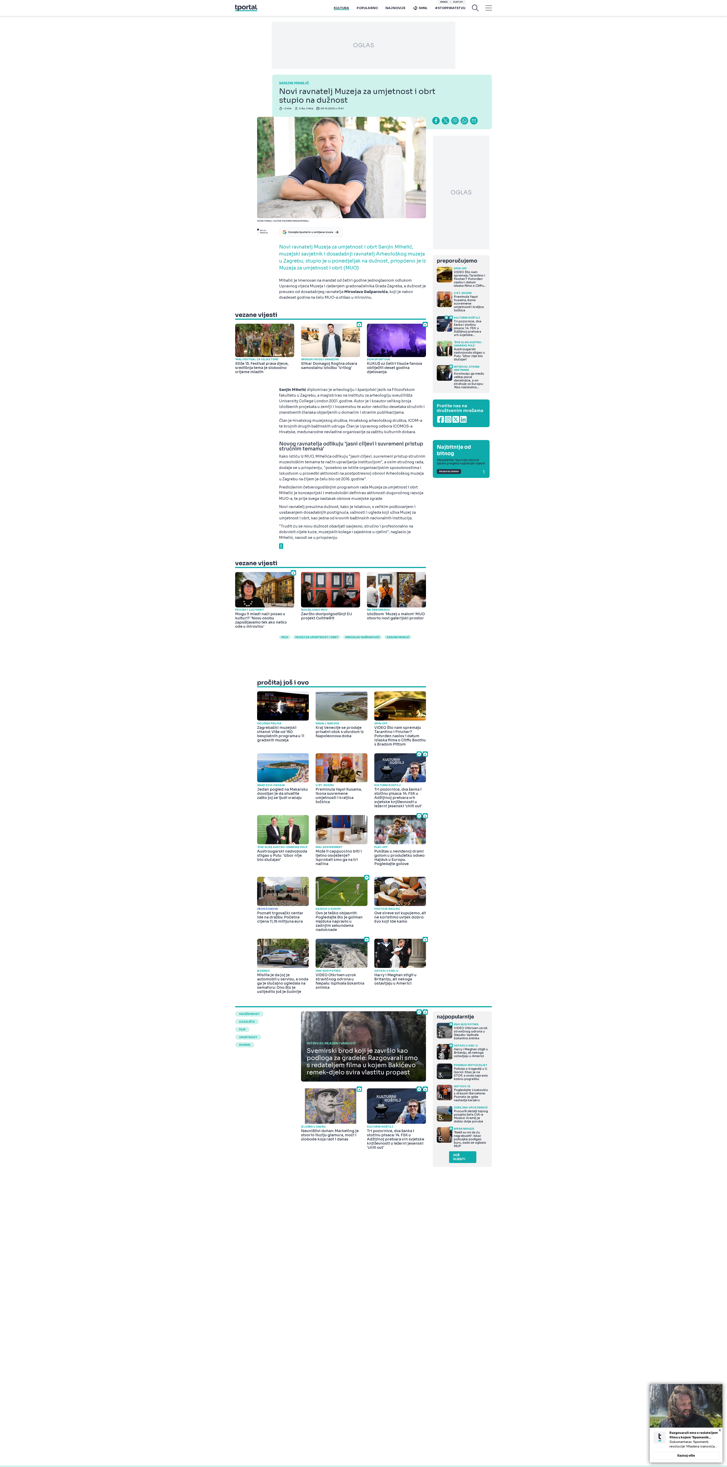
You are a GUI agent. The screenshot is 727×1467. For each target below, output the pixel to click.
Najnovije (395, 8)
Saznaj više (686, 1456)
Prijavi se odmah (449, 471)
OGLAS (363, 45)
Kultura (341, 8)
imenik (444, 2)
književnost (249, 1014)
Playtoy (458, 2)
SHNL (423, 8)
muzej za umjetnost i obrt (316, 637)
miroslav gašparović (362, 637)
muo (284, 637)
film (242, 1029)
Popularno (367, 8)
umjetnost (248, 1037)
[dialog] (686, 1423)
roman (244, 1045)
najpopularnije (455, 1017)
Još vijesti (459, 1157)
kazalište (247, 1021)
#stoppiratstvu (450, 8)
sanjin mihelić (398, 637)
